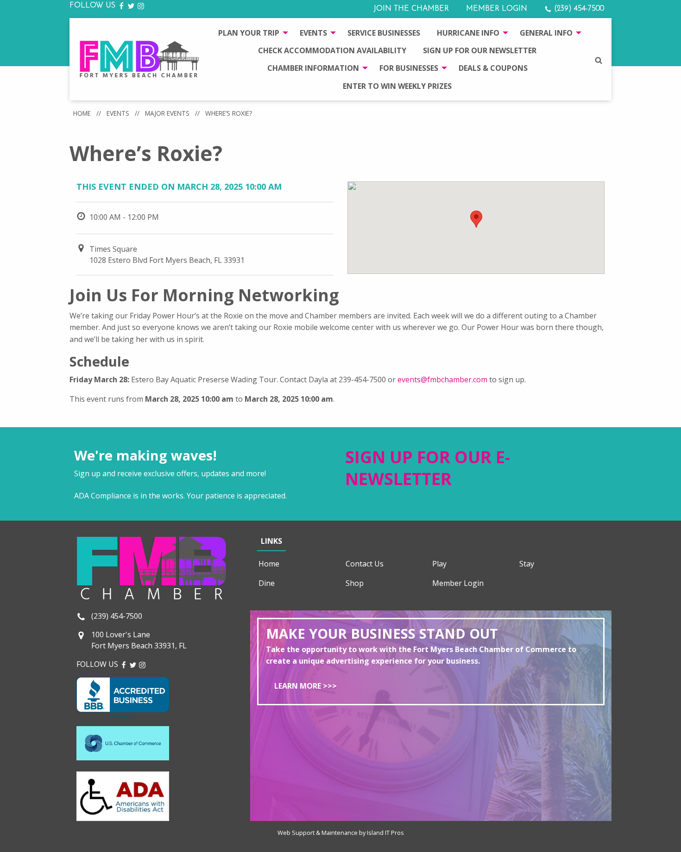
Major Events (167, 113)
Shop (355, 583)
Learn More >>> (305, 686)
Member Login (496, 8)
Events (313, 33)
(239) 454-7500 (578, 8)
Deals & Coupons (493, 68)
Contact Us (365, 564)
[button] (476, 219)
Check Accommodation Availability (332, 50)
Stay (526, 564)
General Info (546, 33)
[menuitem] (250, 32)
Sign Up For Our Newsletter (479, 50)
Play (439, 564)
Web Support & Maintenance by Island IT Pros (340, 832)
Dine (267, 583)
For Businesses (408, 68)
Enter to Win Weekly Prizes (397, 86)
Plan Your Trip (248, 33)
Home (82, 113)
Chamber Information (313, 68)
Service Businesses (383, 33)
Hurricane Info (468, 33)
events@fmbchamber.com (442, 379)
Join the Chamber (411, 8)
